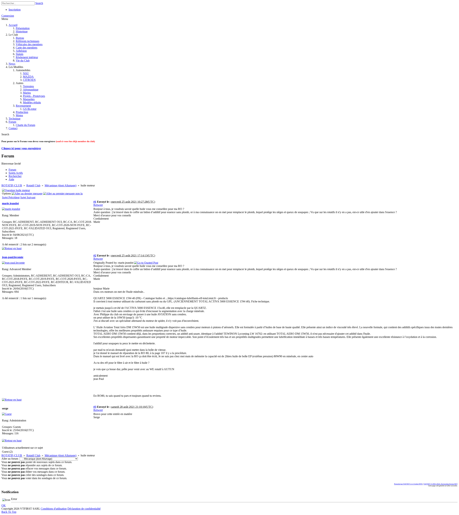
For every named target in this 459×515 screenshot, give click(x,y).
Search (39, 3)
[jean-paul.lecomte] (13, 262)
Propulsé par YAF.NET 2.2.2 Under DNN (408, 484)
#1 (94, 201)
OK (3, 505)
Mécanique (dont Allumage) (60, 185)
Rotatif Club (33, 185)
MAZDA (28, 76)
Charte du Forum (25, 125)
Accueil (13, 25)
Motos (19, 115)
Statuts (19, 54)
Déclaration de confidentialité (84, 508)
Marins (27, 92)
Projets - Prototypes (34, 96)
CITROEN (29, 79)
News (12, 63)
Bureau (20, 37)
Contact (13, 128)
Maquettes (29, 99)
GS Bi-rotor (29, 108)
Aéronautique (30, 89)
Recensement (23, 105)
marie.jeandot (10, 203)
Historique (22, 31)
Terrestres (28, 86)
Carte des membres (26, 47)
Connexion (7, 15)
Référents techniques (27, 41)
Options (6, 193)
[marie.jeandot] (11, 208)
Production (22, 112)
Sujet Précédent (11, 197)
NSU (26, 73)
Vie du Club (23, 60)
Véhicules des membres (29, 44)
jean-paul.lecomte (12, 257)
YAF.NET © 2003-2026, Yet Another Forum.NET (440, 484)
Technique (14, 118)
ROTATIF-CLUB (11, 185)
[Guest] (6, 414)
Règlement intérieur (27, 57)
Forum (12, 121)
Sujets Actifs (16, 172)
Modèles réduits (32, 102)
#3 (94, 406)
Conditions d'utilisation (54, 508)
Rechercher (15, 176)
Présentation (23, 28)
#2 (94, 255)
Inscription (15, 9)
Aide (11, 179)
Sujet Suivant (27, 197)
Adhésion (21, 50)
